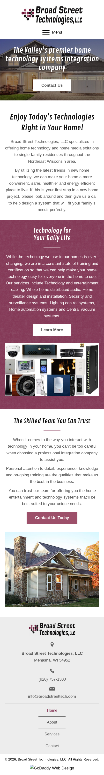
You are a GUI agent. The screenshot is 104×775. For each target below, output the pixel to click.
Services (52, 734)
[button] (52, 85)
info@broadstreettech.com (52, 696)
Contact (52, 746)
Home (52, 710)
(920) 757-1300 (52, 679)
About (52, 722)
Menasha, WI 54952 (52, 660)
